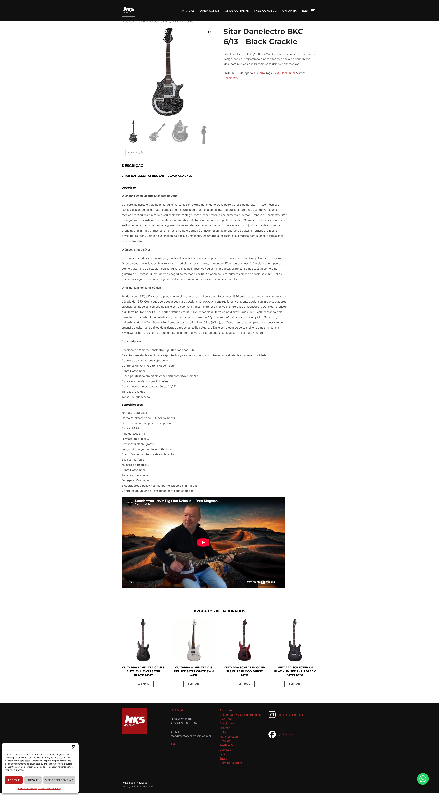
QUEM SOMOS (210, 10)
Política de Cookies (27, 788)
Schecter (225, 754)
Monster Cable (229, 736)
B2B (305, 10)
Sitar (292, 73)
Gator (223, 732)
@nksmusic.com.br (291, 714)
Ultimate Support (231, 763)
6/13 (276, 73)
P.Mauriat (226, 741)
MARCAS (188, 10)
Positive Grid (228, 745)
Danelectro (230, 78)
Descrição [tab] (136, 152)
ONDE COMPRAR (237, 10)
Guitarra (135, 21)
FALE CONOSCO (265, 10)
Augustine (226, 710)
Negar (33, 780)
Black (284, 73)
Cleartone (226, 719)
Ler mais (143, 683)
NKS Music (178, 710)
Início (125, 21)
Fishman (225, 727)
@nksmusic (286, 734)
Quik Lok (225, 749)
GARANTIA (289, 10)
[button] (73, 747)
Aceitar (14, 780)
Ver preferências (59, 780)
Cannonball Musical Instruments (240, 714)
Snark (223, 758)
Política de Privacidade (49, 788)
